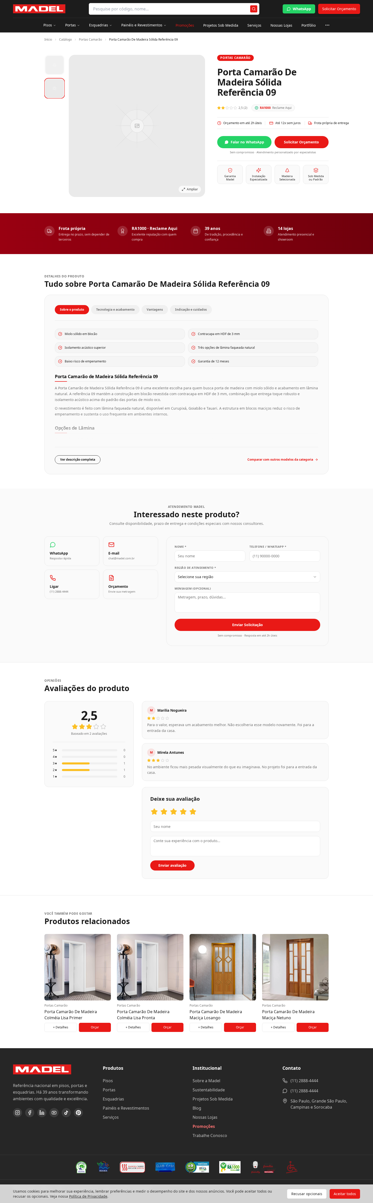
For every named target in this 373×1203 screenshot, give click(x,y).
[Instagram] (17, 1112)
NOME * (180, 546)
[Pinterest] (78, 1112)
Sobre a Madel (206, 1080)
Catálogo (65, 40)
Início (48, 40)
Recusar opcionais (306, 1193)
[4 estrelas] (96, 727)
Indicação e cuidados (191, 309)
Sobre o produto (72, 309)
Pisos (47, 25)
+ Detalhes (60, 1027)
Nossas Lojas (281, 25)
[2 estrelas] (82, 727)
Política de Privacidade (88, 1196)
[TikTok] (66, 1112)
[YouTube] (54, 1112)
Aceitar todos (345, 1193)
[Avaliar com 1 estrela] (154, 812)
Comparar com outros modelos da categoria (280, 460)
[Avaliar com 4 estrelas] (183, 812)
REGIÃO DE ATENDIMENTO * (195, 568)
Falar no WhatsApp (247, 142)
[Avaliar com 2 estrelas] (164, 812)
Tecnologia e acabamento (115, 309)
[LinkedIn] (41, 1112)
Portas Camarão (90, 40)
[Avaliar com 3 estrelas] (173, 812)
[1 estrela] (75, 727)
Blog (197, 1108)
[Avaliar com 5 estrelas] (193, 812)
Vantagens (155, 309)
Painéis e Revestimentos (141, 25)
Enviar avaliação (172, 865)
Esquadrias (98, 25)
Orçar (95, 1027)
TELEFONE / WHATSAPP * (267, 546)
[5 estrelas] (103, 727)
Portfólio (308, 25)
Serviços (254, 25)
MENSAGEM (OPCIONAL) (193, 588)
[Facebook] (29, 1112)
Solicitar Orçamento (339, 8)
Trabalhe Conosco (210, 1135)
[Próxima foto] (196, 126)
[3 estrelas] (89, 727)
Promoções (185, 25)
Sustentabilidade (209, 1090)
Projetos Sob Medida (220, 25)
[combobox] (247, 576)
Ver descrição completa (77, 459)
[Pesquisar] (253, 8)
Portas (70, 25)
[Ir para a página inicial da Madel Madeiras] (39, 8)
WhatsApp (302, 8)
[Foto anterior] (78, 126)
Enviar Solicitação (247, 624)
